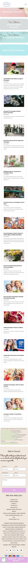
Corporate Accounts (15, 533)
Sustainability (9, 539)
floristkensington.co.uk (14, 519)
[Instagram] (14, 550)
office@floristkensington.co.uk (16, 515)
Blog (12, 543)
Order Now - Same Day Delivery (16, 560)
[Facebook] (7, 550)
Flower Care (7, 535)
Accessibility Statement (13, 531)
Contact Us (22, 531)
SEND (14, 490)
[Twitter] (10, 550)
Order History (17, 541)
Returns (23, 541)
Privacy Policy (16, 537)
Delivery (22, 533)
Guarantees (13, 535)
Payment (10, 537)
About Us (5, 531)
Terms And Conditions (18, 539)
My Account (11, 541)
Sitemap (15, 543)
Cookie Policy (6, 533)
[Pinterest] (21, 550)
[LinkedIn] (17, 550)
